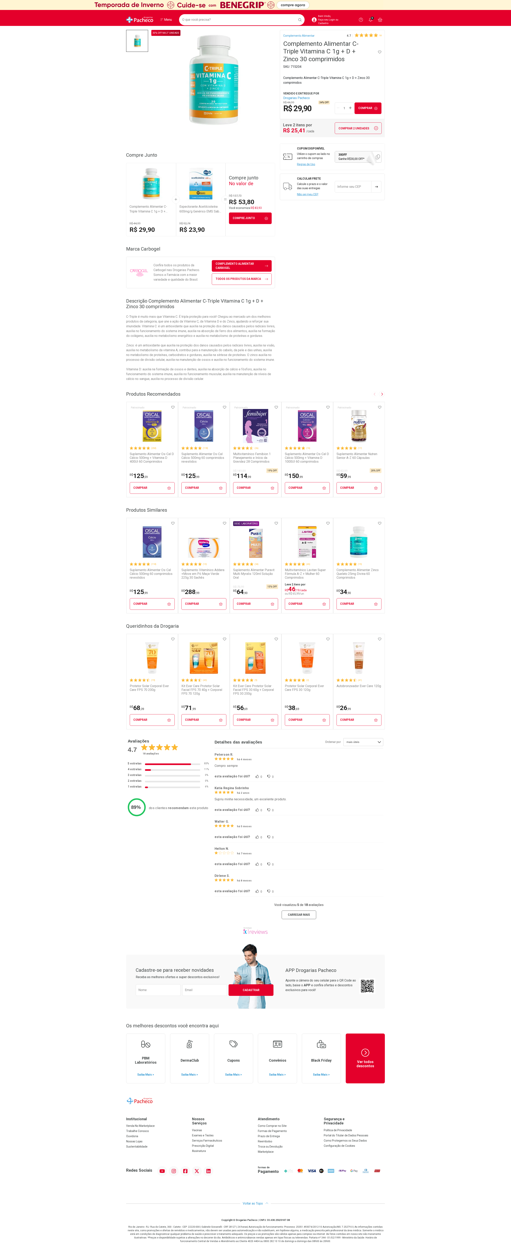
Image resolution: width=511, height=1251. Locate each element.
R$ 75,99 (238, 586)
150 (294, 476)
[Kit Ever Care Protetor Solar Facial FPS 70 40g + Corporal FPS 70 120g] (203, 658)
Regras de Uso (306, 164)
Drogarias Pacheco (296, 98)
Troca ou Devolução (270, 1146)
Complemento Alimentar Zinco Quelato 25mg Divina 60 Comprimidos (358, 573)
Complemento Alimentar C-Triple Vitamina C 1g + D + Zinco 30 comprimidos (148, 209)
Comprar (365, 108)
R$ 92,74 (184, 223)
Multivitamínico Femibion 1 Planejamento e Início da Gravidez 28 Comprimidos (252, 457)
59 (344, 476)
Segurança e (334, 1121)
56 (240, 708)
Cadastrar (251, 990)
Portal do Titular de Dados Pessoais (346, 1135)
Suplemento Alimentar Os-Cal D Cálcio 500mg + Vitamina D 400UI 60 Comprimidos (152, 457)
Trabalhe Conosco (137, 1131)
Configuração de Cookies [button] (339, 1145)
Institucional (136, 1119)
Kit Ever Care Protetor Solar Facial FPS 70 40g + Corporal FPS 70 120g (201, 689)
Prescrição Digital (203, 1145)
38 (292, 708)
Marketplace (266, 1151)
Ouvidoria (132, 1136)
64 (240, 592)
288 (190, 592)
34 (344, 592)
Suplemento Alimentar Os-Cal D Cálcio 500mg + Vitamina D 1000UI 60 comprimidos (307, 457)
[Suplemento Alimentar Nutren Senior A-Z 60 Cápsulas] (358, 426)
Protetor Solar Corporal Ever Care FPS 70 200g (149, 688)
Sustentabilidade (137, 1146)
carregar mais (299, 914)
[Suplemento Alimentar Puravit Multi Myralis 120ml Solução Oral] (255, 542)
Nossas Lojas (134, 1141)
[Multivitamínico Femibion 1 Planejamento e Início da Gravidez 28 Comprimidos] (255, 426)
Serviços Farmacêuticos (207, 1140)
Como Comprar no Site (272, 1125)
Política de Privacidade (338, 1130)
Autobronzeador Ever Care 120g (359, 686)
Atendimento (269, 1119)
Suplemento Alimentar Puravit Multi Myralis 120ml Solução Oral (253, 573)
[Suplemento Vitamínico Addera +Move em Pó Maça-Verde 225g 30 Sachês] (203, 542)
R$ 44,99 (135, 223)
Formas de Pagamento (272, 1131)
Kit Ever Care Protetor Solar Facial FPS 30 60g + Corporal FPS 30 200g (253, 689)
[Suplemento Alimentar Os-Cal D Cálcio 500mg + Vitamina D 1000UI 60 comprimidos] (307, 426)
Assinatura (199, 1151)
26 (344, 708)
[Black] (255, 5)
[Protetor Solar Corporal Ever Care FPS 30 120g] (307, 658)
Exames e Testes (203, 1135)
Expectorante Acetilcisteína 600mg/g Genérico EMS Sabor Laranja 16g (200, 209)
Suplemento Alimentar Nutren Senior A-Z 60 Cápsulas (357, 456)
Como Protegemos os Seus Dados (345, 1140)
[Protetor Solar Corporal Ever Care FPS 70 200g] (152, 658)
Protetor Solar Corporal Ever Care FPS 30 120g (304, 688)
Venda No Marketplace (140, 1125)
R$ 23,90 (192, 229)
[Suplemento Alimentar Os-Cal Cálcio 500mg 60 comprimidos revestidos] (203, 426)
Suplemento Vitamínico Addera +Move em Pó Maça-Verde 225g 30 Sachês (202, 573)
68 (137, 708)
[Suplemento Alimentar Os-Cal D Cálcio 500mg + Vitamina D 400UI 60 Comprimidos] (152, 426)
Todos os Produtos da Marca (238, 278)
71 (188, 708)
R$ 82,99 (342, 470)
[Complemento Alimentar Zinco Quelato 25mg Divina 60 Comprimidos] (358, 542)
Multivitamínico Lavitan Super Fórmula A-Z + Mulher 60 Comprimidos (305, 573)
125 (139, 476)
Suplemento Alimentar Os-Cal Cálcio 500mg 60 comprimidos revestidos (202, 457)
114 (242, 476)
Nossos (199, 1121)
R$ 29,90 (142, 229)
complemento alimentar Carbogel (235, 265)
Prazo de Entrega (269, 1136)
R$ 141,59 (239, 470)
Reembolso (265, 1141)
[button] (137, 41)
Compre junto (244, 218)
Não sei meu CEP (307, 194)
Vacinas (197, 1130)
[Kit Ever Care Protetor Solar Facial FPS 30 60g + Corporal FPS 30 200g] (255, 658)
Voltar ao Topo (253, 1203)
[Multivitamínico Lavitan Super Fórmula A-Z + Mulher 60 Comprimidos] (307, 542)
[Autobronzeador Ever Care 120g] (358, 658)
